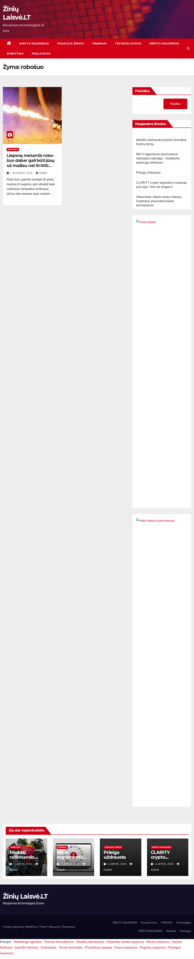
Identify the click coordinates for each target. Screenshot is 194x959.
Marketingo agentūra (28, 941)
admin (43, 173)
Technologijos (128, 43)
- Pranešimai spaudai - (98, 947)
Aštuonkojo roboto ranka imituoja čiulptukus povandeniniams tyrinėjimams (158, 201)
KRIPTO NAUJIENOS (164, 43)
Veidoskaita (48, 947)
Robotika (15, 53)
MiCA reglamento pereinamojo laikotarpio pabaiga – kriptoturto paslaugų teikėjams (158, 158)
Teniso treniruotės (71, 947)
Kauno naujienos (125, 947)
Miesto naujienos (157, 941)
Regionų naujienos (152, 947)
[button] (188, 48)
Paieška (142, 91)
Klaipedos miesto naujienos (125, 941)
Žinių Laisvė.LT (25, 896)
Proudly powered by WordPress (20, 926)
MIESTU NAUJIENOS (34, 43)
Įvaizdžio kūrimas (26, 947)
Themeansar (68, 926)
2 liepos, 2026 (23, 864)
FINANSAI (99, 43)
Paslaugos (41, 53)
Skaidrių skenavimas (90, 941)
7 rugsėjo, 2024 (21, 173)
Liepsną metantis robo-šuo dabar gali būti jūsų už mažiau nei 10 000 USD (30, 163)
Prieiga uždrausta (148, 172)
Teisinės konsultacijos (59, 941)
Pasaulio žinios (70, 43)
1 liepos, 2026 (164, 864)
